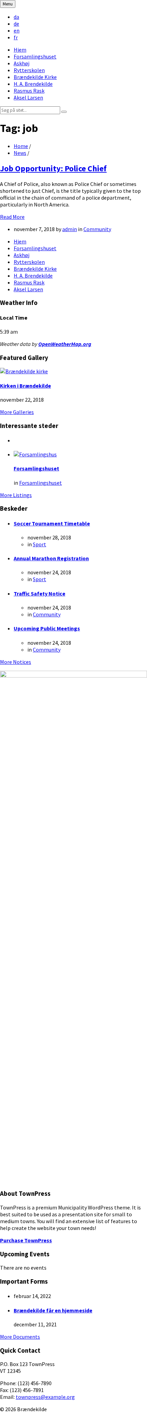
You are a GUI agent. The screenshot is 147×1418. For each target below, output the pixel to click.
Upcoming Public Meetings (47, 628)
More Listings (16, 495)
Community (97, 229)
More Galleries (17, 412)
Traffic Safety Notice (39, 593)
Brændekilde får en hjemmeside (53, 1310)
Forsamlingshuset (36, 468)
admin (69, 229)
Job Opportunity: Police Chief (53, 168)
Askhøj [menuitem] (21, 63)
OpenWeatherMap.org (64, 343)
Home (21, 146)
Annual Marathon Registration (51, 558)
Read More (12, 216)
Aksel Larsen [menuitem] (28, 97)
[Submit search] (64, 112)
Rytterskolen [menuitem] (29, 70)
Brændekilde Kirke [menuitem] (35, 76)
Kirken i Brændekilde (25, 385)
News (20, 152)
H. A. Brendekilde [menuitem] (33, 83)
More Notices (15, 661)
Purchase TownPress (26, 1240)
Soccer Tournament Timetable (52, 523)
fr (16, 37)
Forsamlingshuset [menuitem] (35, 56)
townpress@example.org (45, 1396)
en (16, 30)
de (16, 23)
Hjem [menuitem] (20, 49)
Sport (39, 544)
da (16, 16)
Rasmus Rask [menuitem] (29, 90)
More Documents (20, 1336)
